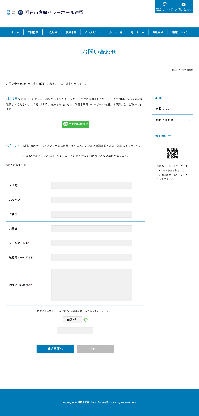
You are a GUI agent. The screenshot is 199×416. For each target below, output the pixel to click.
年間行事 (33, 32)
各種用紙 (158, 32)
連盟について (164, 9)
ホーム (15, 32)
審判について (179, 32)
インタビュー (93, 32)
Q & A (137, 32)
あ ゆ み (116, 32)
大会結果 (52, 32)
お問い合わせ (183, 9)
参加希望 (71, 32)
